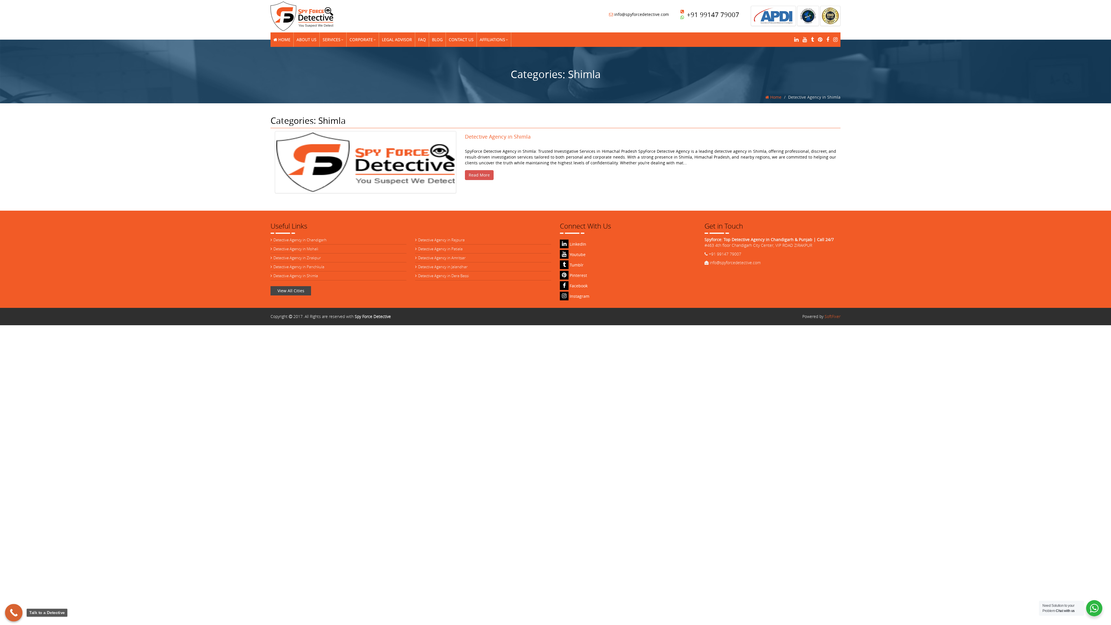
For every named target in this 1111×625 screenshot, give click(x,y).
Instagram (579, 296)
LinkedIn (577, 244)
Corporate (361, 39)
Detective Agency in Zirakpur (297, 257)
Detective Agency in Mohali (295, 248)
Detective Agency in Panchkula (298, 266)
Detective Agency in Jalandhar (443, 266)
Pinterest (578, 275)
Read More (479, 175)
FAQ (422, 39)
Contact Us (461, 39)
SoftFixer (832, 316)
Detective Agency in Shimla (295, 275)
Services (332, 39)
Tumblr (576, 265)
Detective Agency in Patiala (440, 248)
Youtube (577, 254)
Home (283, 39)
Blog (437, 39)
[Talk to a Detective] (14, 613)
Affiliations (492, 39)
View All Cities (290, 290)
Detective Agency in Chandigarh (300, 239)
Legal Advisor (397, 39)
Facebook (578, 285)
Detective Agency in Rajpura (441, 239)
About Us (307, 39)
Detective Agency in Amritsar (442, 257)
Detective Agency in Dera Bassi (443, 275)
